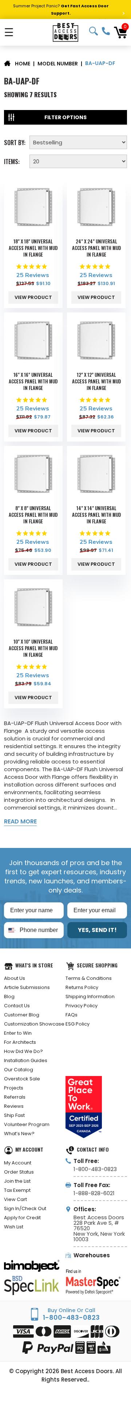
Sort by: (14, 141)
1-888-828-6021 (94, 1193)
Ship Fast (14, 1115)
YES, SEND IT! (97, 930)
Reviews (14, 1106)
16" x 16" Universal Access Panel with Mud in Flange (33, 381)
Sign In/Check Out (25, 1208)
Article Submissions (27, 987)
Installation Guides (25, 1060)
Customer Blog (21, 1014)
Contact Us (17, 1005)
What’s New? (19, 1133)
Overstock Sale (22, 1078)
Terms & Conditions (89, 978)
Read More (20, 821)
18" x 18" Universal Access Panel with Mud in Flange (33, 248)
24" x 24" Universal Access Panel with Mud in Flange (96, 248)
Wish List (13, 1226)
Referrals (14, 1097)
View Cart (15, 1199)
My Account (17, 1162)
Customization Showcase (34, 1023)
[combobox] (10, 930)
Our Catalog (18, 1069)
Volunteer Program (26, 1124)
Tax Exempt (17, 1190)
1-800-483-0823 (106, 31)
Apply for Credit (22, 1217)
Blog (9, 996)
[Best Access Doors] (65, 32)
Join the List (17, 1181)
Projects (13, 1087)
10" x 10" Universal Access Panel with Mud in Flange (33, 648)
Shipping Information (90, 996)
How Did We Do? (23, 1051)
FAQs (72, 1014)
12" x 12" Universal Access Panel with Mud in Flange (96, 381)
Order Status (19, 1171)
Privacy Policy (82, 1005)
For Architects (20, 1042)
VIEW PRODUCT (33, 297)
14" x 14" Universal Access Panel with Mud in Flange (96, 514)
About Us (14, 978)
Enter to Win (18, 1033)
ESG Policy (78, 1023)
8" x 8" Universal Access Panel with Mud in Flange (33, 514)
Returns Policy (82, 987)
